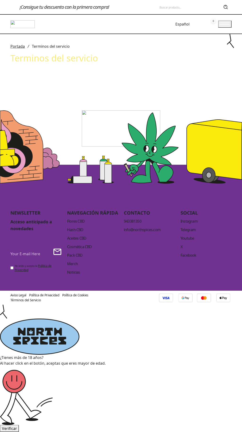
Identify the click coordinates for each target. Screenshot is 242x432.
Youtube (187, 238)
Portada (17, 46)
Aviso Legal (18, 295)
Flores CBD (76, 221)
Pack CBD (75, 255)
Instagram (189, 221)
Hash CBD (75, 229)
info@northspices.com (142, 229)
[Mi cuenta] (202, 24)
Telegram (188, 229)
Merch (72, 263)
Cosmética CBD (79, 246)
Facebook (188, 255)
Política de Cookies (75, 295)
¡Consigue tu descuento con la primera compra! (64, 7)
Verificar (9, 428)
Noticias (73, 272)
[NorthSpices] (22, 23)
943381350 (132, 221)
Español (182, 24)
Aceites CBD (76, 238)
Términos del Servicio (25, 300)
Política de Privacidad (44, 295)
